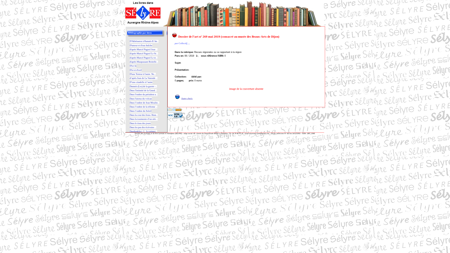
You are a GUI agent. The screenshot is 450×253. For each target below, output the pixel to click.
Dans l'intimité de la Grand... (143, 90)
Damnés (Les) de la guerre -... (143, 86)
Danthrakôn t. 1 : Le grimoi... (143, 131)
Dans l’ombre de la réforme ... (143, 106)
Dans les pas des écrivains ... (143, 127)
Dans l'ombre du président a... (144, 94)
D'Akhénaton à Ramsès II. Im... (144, 41)
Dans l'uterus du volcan (141, 98)
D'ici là (133, 65)
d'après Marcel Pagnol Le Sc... (144, 53)
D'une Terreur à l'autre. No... (143, 74)
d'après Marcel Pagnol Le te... (144, 57)
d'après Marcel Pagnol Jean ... (144, 49)
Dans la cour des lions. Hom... (144, 115)
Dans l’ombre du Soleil (141, 111)
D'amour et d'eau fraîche (141, 45)
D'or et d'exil (136, 70)
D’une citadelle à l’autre (141, 82)
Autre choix (187, 98)
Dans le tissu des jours (140, 123)
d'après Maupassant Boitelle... (144, 61)
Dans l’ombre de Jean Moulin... (144, 102)
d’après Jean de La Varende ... (144, 78)
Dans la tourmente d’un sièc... (144, 119)
